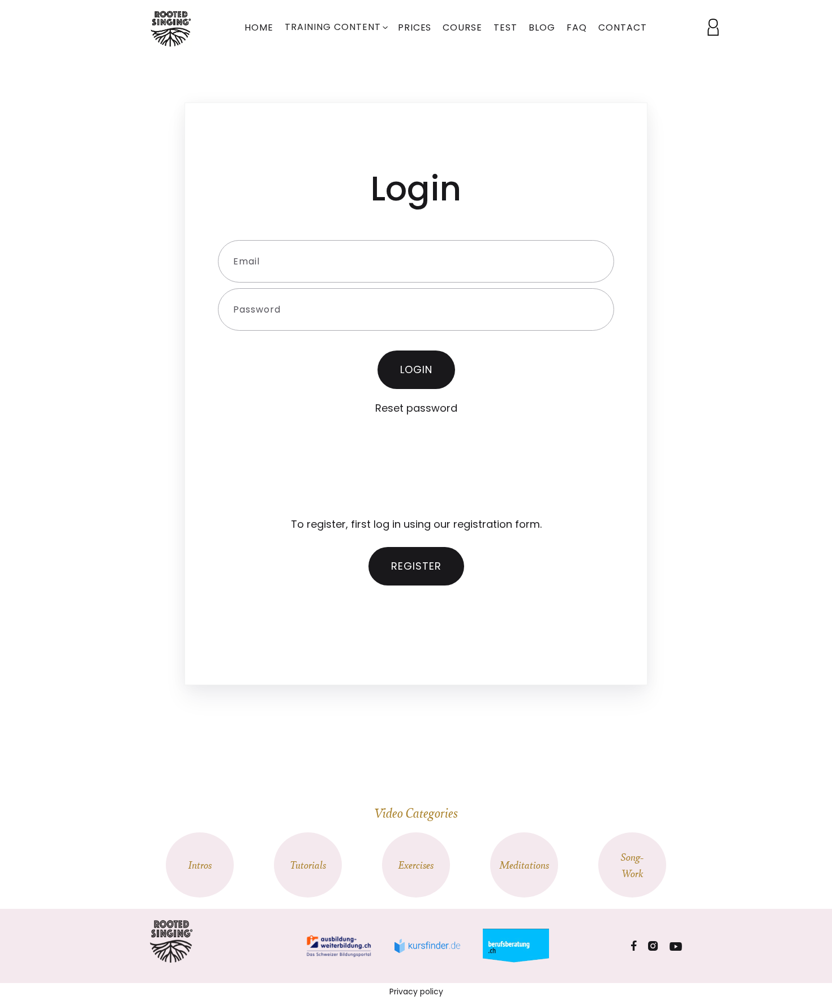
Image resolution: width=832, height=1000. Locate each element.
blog (542, 27)
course (462, 27)
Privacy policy (416, 991)
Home (259, 27)
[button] (335, 28)
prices (415, 27)
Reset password (416, 408)
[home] (174, 27)
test (505, 27)
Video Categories (416, 812)
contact (622, 27)
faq (577, 27)
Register (416, 566)
